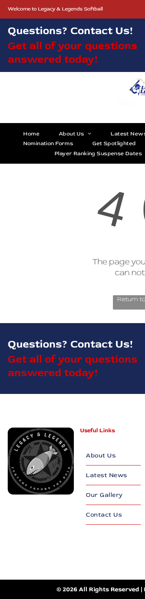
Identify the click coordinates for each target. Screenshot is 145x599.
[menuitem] (31, 133)
